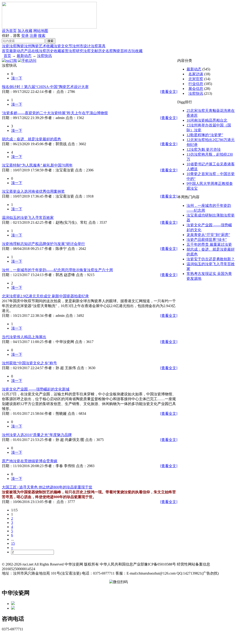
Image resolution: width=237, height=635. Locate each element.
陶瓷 (20, 46)
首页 (5, 51)
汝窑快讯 (44, 56)
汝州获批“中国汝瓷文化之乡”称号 (29, 363)
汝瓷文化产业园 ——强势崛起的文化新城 (35, 389)
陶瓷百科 (120, 51)
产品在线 (31, 51)
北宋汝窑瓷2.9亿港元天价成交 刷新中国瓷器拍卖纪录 (45, 296)
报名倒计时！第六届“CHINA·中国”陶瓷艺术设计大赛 (45, 87)
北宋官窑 (195, 79)
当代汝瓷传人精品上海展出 (24, 337)
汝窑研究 (76, 51)
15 (13, 543)
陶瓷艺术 (38, 46)
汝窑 (13, 46)
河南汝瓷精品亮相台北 (207, 120)
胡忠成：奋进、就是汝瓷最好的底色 (31, 139)
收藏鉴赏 (61, 51)
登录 (25, 36)
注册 (33, 36)
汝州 (27, 46)
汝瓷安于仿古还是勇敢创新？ (211, 259)
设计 (87, 46)
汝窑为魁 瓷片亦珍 (204, 149)
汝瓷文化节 (63, 46)
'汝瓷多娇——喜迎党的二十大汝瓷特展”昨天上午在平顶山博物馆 (55, 113)
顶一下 (16, 78)
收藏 (50, 46)
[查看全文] (168, 92)
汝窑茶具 (98, 46)
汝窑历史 (46, 51)
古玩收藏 (135, 51)
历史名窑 (105, 51)
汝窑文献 (90, 51)
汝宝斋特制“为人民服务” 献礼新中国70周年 (37, 165)
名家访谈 (195, 74)
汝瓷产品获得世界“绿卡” (207, 240)
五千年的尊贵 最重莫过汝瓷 (209, 244)
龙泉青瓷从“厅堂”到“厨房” (208, 235)
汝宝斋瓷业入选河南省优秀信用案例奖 (33, 191)
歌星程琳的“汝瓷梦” (205, 135)
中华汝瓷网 (16, 593)
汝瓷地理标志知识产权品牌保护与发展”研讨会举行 (43, 244)
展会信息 (195, 89)
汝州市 (77, 46)
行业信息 (195, 84)
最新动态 (16, 51)
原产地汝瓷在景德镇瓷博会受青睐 (29, 461)
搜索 (41, 36)
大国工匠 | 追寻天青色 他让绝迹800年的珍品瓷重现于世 (47, 487)
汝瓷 (5, 46)
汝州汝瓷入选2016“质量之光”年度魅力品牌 (37, 435)
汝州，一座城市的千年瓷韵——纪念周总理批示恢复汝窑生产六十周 (57, 270)
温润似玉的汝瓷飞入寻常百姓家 (28, 218)
